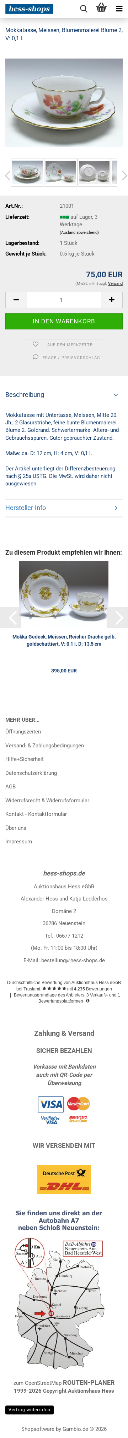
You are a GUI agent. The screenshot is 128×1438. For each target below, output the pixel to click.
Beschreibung (24, 394)
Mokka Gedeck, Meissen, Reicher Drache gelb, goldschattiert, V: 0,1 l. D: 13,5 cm (64, 640)
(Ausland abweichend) (79, 232)
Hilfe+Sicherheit (24, 759)
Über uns (15, 828)
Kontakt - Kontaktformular (36, 814)
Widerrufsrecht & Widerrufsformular (47, 800)
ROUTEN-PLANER (89, 1382)
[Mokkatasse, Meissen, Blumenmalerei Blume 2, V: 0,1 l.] (64, 102)
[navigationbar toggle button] (119, 9)
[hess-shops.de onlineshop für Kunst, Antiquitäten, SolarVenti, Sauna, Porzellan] (26, 9)
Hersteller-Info (25, 507)
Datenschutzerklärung (31, 773)
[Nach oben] (108, 1427)
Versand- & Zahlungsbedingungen (44, 745)
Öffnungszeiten (23, 731)
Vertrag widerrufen (29, 1409)
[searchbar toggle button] (83, 9)
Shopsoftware (37, 1429)
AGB (10, 786)
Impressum (18, 841)
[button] (16, 300)
